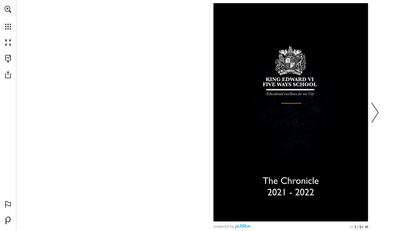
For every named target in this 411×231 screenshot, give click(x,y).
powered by (224, 226)
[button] (8, 9)
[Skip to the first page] (351, 226)
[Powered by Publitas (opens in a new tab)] (8, 220)
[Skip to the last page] (366, 226)
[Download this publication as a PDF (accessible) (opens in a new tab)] (8, 59)
